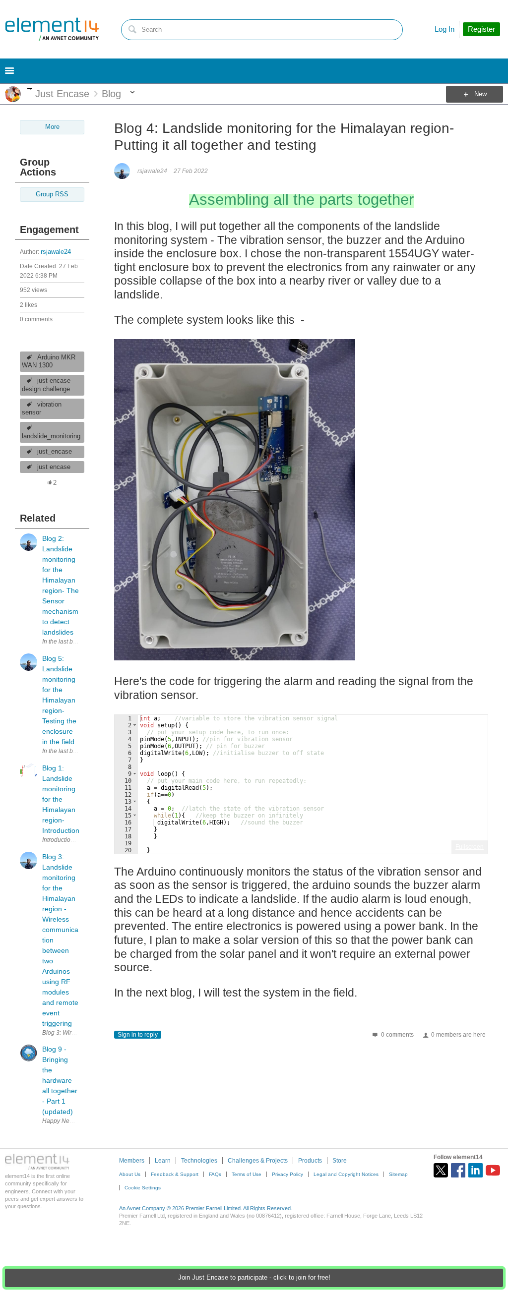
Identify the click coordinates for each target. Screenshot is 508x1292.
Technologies (199, 1160)
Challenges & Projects (258, 1160)
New (480, 94)
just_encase (54, 451)
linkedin (475, 1170)
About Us (129, 1174)
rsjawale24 (56, 251)
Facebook (458, 1170)
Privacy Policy (287, 1174)
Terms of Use (246, 1174)
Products (310, 1160)
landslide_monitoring (51, 436)
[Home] (52, 29)
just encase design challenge (46, 385)
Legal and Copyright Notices (346, 1174)
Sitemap (398, 1174)
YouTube (493, 1170)
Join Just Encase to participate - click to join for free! (254, 1277)
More (29, 88)
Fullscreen (469, 846)
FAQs (215, 1174)
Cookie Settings (143, 1187)
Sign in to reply (138, 1034)
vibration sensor (42, 408)
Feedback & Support (174, 1174)
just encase (53, 467)
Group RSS (52, 194)
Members (131, 1160)
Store (339, 1160)
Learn (163, 1160)
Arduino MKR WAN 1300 (48, 361)
